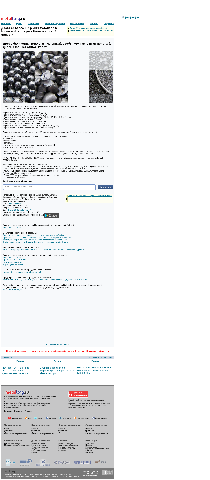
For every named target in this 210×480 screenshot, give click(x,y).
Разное (20, 361)
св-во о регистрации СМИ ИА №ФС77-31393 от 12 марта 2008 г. (48, 474)
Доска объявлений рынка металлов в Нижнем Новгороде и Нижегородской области (29, 31)
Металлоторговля (13, 440)
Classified (7, 358)
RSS (29, 418)
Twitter (40, 418)
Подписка (18, 411)
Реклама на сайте (90, 475)
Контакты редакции (90, 472)
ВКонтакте (67, 418)
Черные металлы (12, 425)
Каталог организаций (12, 443)
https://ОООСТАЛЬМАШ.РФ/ (20, 210)
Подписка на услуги (90, 473)
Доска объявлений (40, 440)
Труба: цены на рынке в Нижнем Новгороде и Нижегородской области (35, 242)
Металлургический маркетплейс (17, 445)
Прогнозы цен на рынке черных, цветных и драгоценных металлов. (15, 370)
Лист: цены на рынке (12, 227)
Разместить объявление (100, 358)
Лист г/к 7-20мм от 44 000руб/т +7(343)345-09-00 (90, 196)
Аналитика (8, 430)
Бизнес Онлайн (101, 418)
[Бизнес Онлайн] (42, 466)
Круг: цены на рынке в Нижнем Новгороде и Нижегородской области (35, 240)
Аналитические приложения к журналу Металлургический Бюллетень (94, 370)
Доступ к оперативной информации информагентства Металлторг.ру (57, 370)
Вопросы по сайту (92, 447)
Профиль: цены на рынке (14, 260)
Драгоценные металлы (69, 425)
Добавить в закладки (12, 290)
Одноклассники (83, 418)
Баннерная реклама (66, 443)
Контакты (8, 411)
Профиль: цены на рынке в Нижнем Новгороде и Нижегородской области (37, 237)
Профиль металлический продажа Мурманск (64, 250)
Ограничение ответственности (97, 449)
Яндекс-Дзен (17, 418)
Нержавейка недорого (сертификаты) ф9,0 (22, 272)
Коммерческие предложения (15, 434)
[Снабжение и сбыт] (10, 466)
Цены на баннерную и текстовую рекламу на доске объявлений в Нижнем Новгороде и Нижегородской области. (57, 351)
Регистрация (90, 443)
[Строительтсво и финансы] (100, 466)
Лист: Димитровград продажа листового (21, 250)
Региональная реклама (67, 449)
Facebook (52, 418)
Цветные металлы (40, 425)
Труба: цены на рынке (13, 264)
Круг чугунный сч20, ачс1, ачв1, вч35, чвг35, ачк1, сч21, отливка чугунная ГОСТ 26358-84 (45, 280)
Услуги (34, 449)
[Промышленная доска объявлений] (26, 466)
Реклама (28, 411)
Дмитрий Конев (15, 203)
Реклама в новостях (66, 447)
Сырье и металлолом (96, 425)
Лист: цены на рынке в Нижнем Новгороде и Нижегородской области (35, 235)
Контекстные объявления (68, 445)
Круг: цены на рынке (12, 262)
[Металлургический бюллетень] (82, 466)
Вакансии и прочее (38, 451)
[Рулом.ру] (62, 466)
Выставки (89, 451)
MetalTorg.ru (91, 440)
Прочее (34, 452)
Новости (7, 428)
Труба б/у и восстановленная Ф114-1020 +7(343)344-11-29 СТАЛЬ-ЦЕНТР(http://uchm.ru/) (91, 29)
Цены (6, 432)
